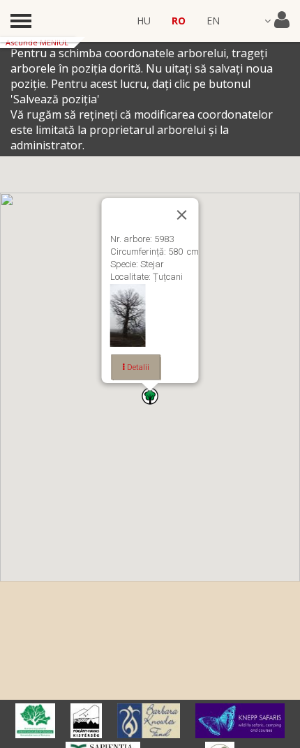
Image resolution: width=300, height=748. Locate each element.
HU (144, 20)
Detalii (137, 367)
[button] (150, 396)
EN (213, 20)
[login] (277, 21)
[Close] (182, 215)
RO (179, 20)
